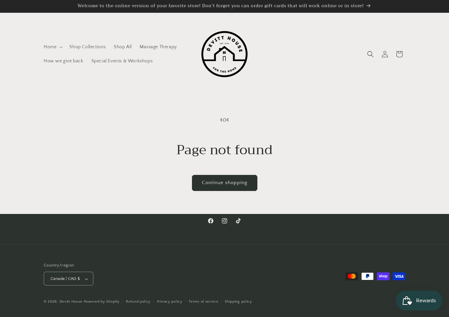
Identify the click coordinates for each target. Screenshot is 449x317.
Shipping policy (238, 302)
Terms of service (203, 302)
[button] (52, 47)
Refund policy (138, 302)
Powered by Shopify (102, 302)
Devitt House (71, 302)
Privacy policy (169, 302)
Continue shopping (225, 182)
